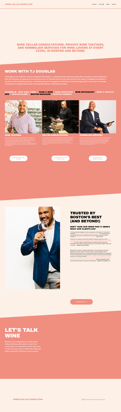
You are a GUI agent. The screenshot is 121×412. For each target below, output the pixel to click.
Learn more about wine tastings (18, 158)
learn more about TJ (81, 301)
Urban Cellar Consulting (18, 4)
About (108, 4)
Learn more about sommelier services (98, 158)
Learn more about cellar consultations (60, 158)
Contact (114, 4)
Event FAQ (101, 4)
